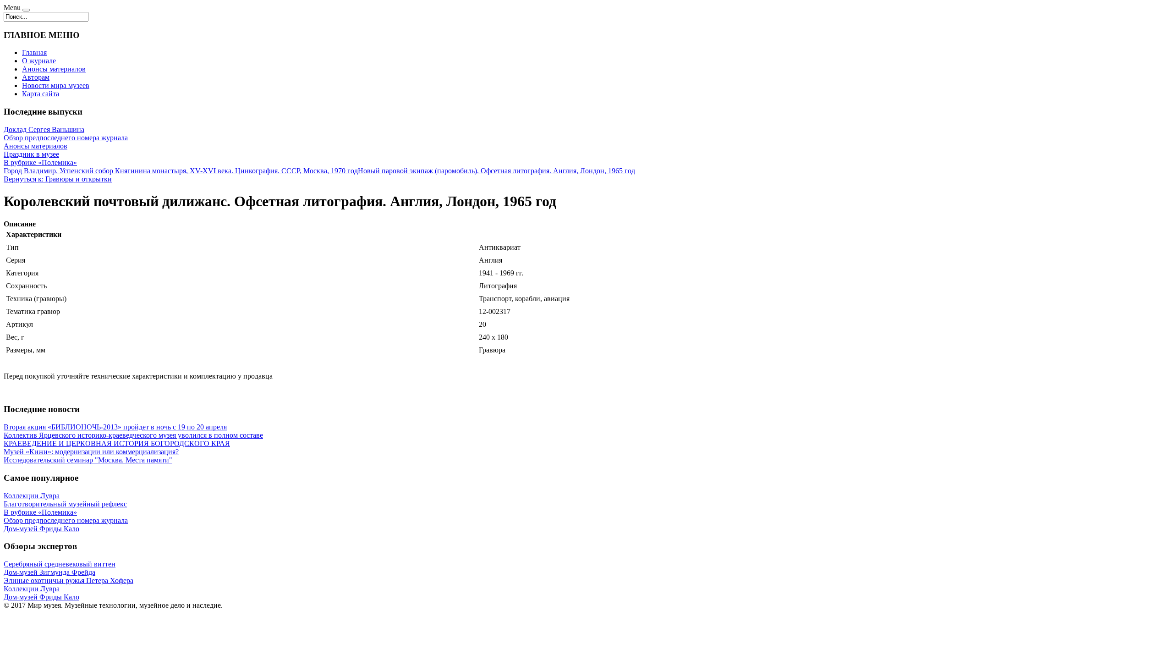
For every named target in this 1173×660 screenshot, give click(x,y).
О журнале (39, 61)
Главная (34, 52)
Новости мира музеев (55, 85)
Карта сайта (40, 94)
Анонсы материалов (54, 69)
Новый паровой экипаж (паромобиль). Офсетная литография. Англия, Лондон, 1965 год (496, 171)
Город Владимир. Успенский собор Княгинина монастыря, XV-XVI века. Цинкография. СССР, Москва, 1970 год (181, 171)
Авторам (35, 77)
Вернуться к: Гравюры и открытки (58, 179)
